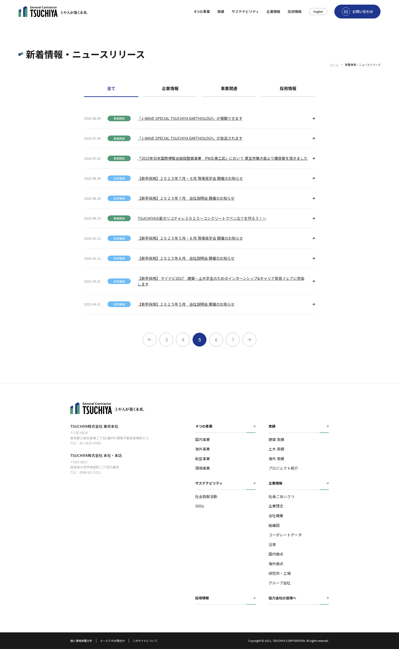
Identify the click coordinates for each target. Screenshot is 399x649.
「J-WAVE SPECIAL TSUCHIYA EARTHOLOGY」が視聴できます (190, 118)
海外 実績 (276, 458)
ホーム (334, 64)
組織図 (274, 525)
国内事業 (202, 439)
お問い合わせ (362, 11)
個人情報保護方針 (81, 641)
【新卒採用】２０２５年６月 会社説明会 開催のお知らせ (186, 258)
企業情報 (273, 11)
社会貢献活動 (206, 496)
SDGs (199, 506)
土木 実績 (276, 449)
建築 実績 (276, 439)
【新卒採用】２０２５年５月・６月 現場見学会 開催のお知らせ (190, 238)
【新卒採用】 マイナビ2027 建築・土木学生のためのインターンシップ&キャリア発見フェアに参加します (221, 281)
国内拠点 (276, 554)
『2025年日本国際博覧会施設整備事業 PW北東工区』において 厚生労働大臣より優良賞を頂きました (223, 158)
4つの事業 (202, 11)
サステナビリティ (245, 11)
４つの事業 (203, 426)
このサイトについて (145, 641)
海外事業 (202, 449)
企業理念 (276, 506)
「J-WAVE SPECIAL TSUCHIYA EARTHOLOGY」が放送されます (190, 138)
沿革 (272, 544)
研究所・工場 (280, 573)
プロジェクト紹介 (283, 468)
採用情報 (295, 11)
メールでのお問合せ (112, 641)
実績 (220, 11)
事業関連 (229, 88)
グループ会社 (279, 583)
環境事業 (202, 468)
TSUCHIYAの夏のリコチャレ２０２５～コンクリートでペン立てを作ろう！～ (202, 218)
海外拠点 (276, 563)
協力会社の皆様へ (282, 597)
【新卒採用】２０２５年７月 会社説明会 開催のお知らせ (186, 198)
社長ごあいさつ (281, 496)
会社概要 (276, 515)
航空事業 (202, 458)
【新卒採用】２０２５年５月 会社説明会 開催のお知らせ (186, 304)
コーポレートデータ (285, 534)
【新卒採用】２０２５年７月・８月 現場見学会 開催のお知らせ (190, 178)
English (318, 11)
